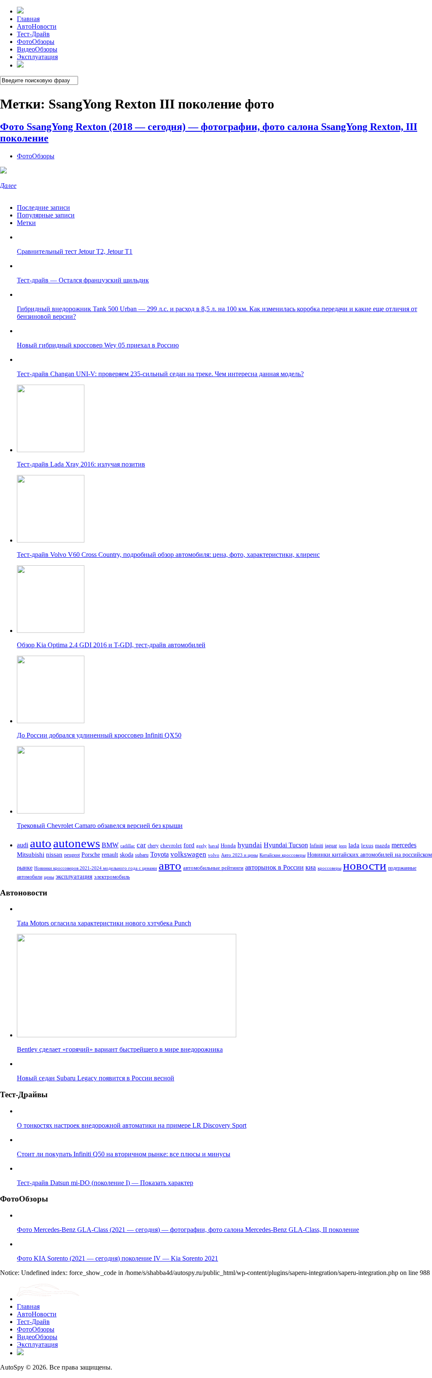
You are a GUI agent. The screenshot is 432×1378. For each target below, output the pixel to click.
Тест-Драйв (33, 34)
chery (153, 846)
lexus (367, 845)
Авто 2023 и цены (239, 854)
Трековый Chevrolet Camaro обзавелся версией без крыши (100, 825)
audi (22, 845)
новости (364, 865)
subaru (141, 855)
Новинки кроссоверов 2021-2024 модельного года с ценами (95, 868)
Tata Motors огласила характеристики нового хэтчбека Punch (104, 923)
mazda (382, 846)
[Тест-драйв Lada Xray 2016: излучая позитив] (50, 449)
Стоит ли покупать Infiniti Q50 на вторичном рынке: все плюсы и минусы (123, 1154)
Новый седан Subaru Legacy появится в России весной (95, 1078)
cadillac (127, 845)
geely (201, 845)
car (141, 845)
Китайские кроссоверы (282, 854)
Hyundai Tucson (286, 845)
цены (49, 876)
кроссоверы (329, 868)
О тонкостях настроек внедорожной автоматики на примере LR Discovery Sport (131, 1125)
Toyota (159, 854)
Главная (28, 18)
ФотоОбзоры (35, 41)
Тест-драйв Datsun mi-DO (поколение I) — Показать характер (105, 1182)
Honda (228, 845)
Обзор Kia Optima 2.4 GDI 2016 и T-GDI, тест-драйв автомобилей (111, 644)
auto (40, 843)
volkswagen (188, 854)
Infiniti (316, 846)
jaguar (331, 846)
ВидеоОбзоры (37, 49)
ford (189, 845)
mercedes (404, 845)
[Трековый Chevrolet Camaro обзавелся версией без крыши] (50, 811)
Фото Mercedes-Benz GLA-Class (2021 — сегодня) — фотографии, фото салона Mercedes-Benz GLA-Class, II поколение (188, 1229)
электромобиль (112, 876)
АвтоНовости (37, 26)
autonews (76, 843)
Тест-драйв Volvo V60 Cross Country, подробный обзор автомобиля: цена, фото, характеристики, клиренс (168, 554)
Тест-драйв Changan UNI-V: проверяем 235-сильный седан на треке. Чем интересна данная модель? (160, 373)
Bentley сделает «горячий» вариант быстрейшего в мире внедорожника (120, 1049)
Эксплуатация (37, 56)
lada (353, 845)
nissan (54, 854)
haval (213, 845)
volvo (213, 854)
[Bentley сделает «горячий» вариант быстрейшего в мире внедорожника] (126, 1035)
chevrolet (171, 845)
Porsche (90, 854)
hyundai (250, 845)
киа (310, 867)
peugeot (72, 855)
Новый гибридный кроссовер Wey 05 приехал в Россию (98, 345)
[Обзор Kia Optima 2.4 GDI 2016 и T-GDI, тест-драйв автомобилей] (50, 630)
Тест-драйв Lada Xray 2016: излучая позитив (81, 464)
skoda (126, 854)
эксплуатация (74, 876)
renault (110, 854)
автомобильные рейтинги (213, 868)
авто (170, 865)
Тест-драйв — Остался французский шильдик (83, 280)
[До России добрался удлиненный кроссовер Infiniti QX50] (50, 720)
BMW (110, 845)
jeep (343, 845)
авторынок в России (274, 867)
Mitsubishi (30, 854)
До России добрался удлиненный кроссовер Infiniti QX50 (99, 735)
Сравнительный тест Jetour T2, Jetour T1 (74, 251)
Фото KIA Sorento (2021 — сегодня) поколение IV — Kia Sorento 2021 (117, 1258)
